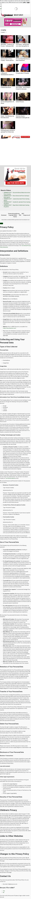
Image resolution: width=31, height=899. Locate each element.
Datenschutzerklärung (13, 213)
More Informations (21, 6)
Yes (4, 890)
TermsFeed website (10, 478)
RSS (20, 215)
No (3, 892)
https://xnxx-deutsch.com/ (9, 328)
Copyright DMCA (13, 215)
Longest (3, 32)
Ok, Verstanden (11, 6)
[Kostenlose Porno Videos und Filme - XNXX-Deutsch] (12, 14)
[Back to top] (28, 896)
